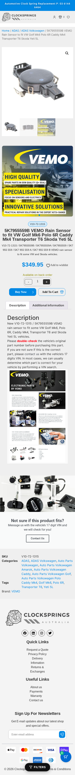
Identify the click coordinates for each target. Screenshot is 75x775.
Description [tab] (17, 305)
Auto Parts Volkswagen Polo (41, 578)
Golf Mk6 (45, 582)
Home (5, 30)
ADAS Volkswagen (32, 30)
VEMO (15, 591)
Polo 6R (58, 582)
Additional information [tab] (48, 305)
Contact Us (37, 538)
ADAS (15, 30)
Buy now (21, 291)
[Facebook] (25, 633)
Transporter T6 (31, 587)
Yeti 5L (48, 587)
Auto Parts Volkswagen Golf (51, 574)
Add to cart (50, 291)
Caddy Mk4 (29, 582)
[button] (67, 53)
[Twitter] (50, 633)
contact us (32, 354)
